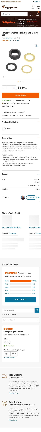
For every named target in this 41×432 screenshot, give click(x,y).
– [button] (38, 122)
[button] (7, 40)
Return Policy (13, 420)
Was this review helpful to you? (14, 350)
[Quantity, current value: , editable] (9, 87)
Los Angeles (7, 341)
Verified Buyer (10, 346)
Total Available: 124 (8, 106)
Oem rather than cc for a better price (16, 335)
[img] (6, 40)
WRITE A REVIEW (20, 300)
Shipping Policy (13, 393)
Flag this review (9, 357)
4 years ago (7, 343)
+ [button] (38, 197)
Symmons (9, 38)
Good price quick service (13, 332)
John (5, 339)
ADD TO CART (22, 95)
